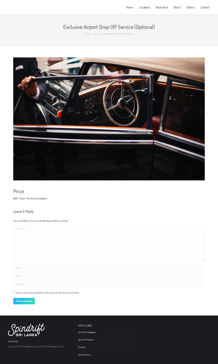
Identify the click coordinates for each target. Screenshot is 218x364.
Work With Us (84, 354)
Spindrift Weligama (87, 332)
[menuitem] (129, 7)
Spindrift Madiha (86, 339)
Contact (82, 347)
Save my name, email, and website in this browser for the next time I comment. (47, 292)
